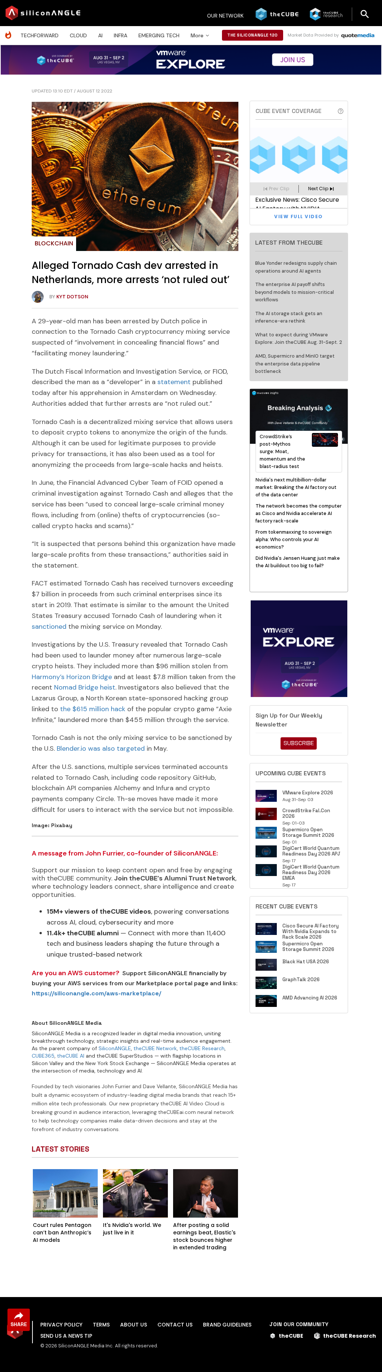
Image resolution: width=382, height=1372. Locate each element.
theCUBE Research (202, 1048)
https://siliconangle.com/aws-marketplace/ (96, 993)
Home (10, 31)
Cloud (78, 35)
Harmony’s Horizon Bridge (72, 676)
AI (100, 35)
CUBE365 (43, 1055)
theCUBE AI (70, 1055)
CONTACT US (174, 1324)
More (197, 35)
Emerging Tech (158, 35)
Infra (120, 35)
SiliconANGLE (114, 1048)
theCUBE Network (155, 1048)
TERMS (101, 1324)
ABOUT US (133, 1324)
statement (174, 381)
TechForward (40, 35)
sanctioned (49, 626)
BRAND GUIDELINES (227, 1324)
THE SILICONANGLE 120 (252, 35)
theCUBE (291, 1336)
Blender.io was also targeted (101, 748)
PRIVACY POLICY (61, 1324)
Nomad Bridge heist (84, 687)
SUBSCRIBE (299, 743)
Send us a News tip (66, 1336)
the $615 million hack (92, 708)
